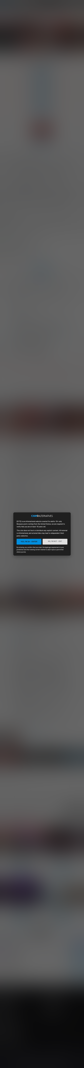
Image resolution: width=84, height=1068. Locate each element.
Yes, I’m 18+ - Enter (29, 542)
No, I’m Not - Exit (55, 541)
